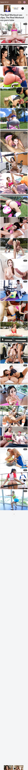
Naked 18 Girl (4, 2)
